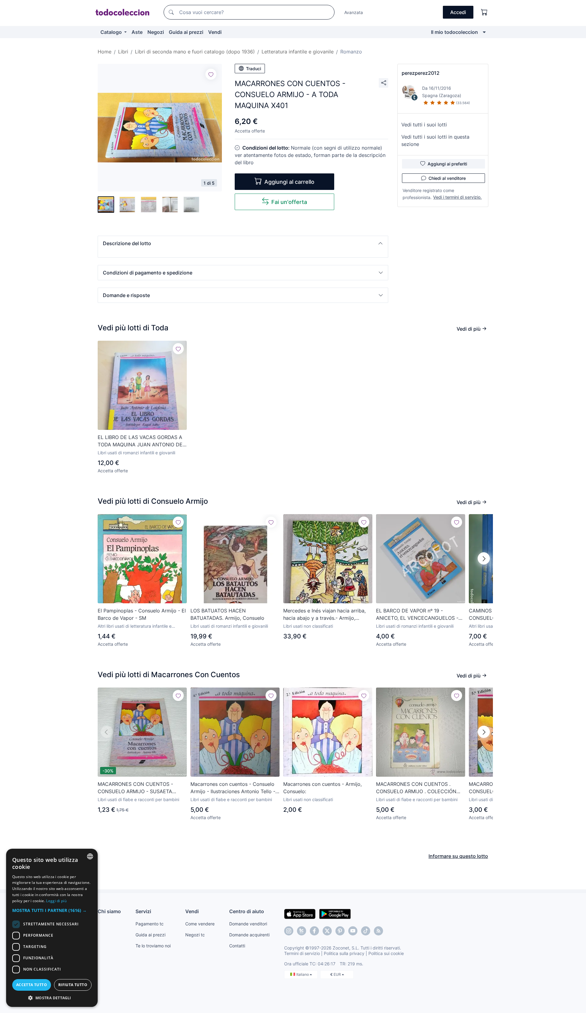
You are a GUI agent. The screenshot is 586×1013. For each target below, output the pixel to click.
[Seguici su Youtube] (352, 930)
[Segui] (210, 74)
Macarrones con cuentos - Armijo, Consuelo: (322, 787)
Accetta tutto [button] (31, 984)
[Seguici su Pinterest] (340, 930)
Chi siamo (109, 911)
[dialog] (52, 928)
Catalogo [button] (111, 32)
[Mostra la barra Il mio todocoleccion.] (484, 32)
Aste (137, 32)
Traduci (253, 68)
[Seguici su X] (327, 930)
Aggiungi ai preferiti (447, 163)
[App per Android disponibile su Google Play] (335, 913)
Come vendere (200, 923)
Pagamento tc (150, 923)
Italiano (303, 974)
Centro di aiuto (246, 911)
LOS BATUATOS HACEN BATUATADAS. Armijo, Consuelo (227, 614)
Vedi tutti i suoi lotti (424, 125)
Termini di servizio (302, 953)
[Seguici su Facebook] (314, 930)
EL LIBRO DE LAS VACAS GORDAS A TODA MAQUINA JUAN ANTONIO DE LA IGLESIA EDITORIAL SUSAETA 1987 (142, 441)
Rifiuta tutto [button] (72, 984)
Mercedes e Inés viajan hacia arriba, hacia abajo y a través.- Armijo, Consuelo (324, 615)
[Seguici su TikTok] (365, 930)
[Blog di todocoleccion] (378, 930)
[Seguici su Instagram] (288, 930)
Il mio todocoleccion (454, 32)
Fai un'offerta (289, 202)
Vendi (215, 32)
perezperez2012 (421, 73)
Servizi (143, 911)
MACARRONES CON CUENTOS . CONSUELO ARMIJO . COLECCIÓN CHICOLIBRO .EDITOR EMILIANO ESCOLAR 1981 (416, 788)
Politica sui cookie (386, 953)
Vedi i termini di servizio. (457, 197)
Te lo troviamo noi (153, 945)
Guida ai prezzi (186, 32)
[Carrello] (484, 12)
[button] (243, 243)
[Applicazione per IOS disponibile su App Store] (300, 913)
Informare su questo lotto (458, 856)
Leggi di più (56, 900)
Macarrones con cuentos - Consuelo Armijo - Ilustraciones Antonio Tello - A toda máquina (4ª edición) (232, 788)
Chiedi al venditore (447, 178)
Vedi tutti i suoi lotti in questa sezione (435, 140)
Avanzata (353, 12)
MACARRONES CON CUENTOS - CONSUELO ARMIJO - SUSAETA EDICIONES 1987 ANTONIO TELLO (137, 788)
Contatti (237, 945)
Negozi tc (195, 934)
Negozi (155, 32)
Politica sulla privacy (344, 953)
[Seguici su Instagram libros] (301, 930)
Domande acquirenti (249, 934)
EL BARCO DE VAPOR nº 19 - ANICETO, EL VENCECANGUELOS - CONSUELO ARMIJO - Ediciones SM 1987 (417, 615)
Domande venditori (248, 923)
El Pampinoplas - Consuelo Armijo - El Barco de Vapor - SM (142, 614)
